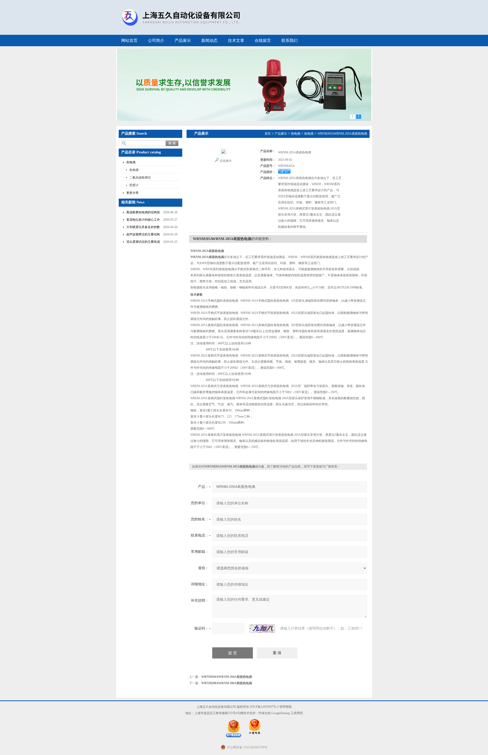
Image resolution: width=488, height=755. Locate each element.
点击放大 (226, 161)
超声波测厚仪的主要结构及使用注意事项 (143, 235)
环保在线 (264, 713)
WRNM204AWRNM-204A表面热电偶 (226, 677)
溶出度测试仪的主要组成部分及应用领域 (143, 242)
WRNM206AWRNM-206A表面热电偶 (226, 683)
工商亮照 (297, 713)
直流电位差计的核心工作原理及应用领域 (143, 220)
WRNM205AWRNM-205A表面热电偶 (342, 133)
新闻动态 (209, 40)
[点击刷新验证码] (262, 628)
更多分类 (132, 193)
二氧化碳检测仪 (140, 177)
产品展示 (183, 40)
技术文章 (236, 40)
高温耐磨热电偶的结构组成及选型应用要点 (143, 213)
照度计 (134, 185)
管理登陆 (285, 707)
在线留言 (263, 40)
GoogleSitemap (280, 713)
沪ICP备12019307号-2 (264, 707)
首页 (268, 133)
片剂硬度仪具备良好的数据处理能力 (143, 227)
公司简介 (156, 40)
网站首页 (129, 40)
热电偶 (130, 162)
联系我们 (289, 40)
